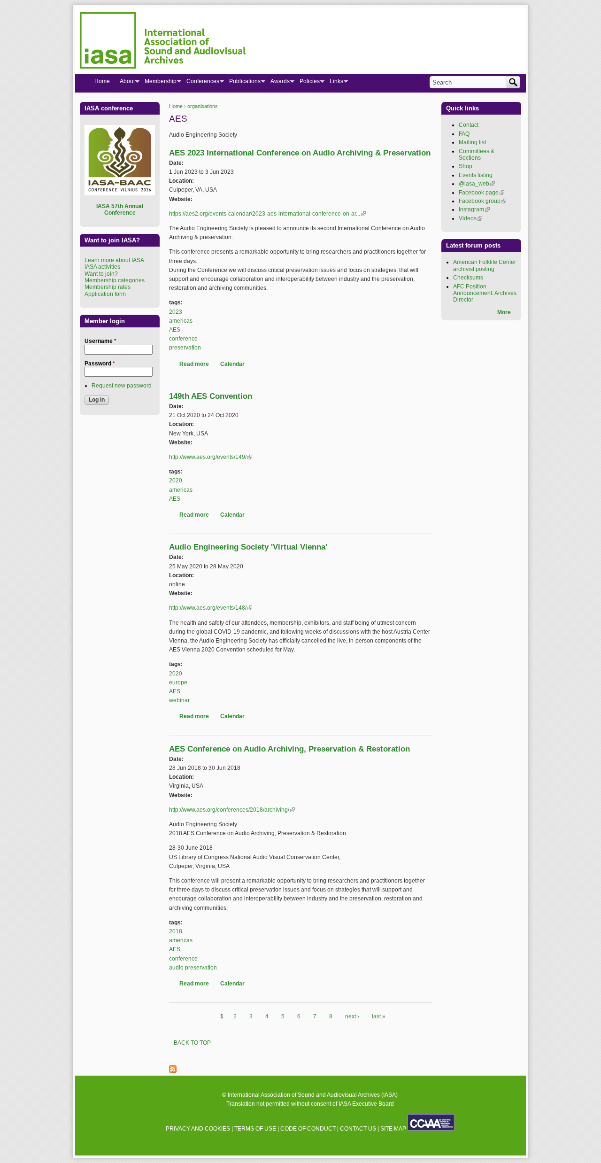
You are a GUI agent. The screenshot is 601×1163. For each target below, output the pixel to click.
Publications (242, 83)
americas (181, 321)
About (125, 83)
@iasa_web (477, 183)
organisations (202, 106)
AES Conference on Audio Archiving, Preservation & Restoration (289, 748)
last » (378, 1016)
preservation (185, 347)
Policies (307, 83)
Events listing (476, 175)
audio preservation (193, 967)
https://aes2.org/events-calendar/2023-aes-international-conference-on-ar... (267, 213)
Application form (105, 294)
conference (183, 338)
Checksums (468, 277)
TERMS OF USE (255, 1128)
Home (176, 106)
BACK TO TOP (192, 1042)
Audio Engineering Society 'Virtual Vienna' (248, 547)
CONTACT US (358, 1128)
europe (178, 682)
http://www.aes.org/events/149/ (210, 457)
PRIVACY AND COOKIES (198, 1128)
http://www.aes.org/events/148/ (210, 608)
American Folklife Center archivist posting (484, 265)
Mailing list (472, 142)
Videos (470, 218)
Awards (277, 83)
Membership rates (108, 287)
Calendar (232, 364)
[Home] (163, 41)
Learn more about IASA (114, 260)
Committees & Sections (476, 154)
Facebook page (481, 192)
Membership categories (115, 280)
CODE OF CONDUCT (308, 1128)
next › (352, 1016)
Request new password (122, 385)
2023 (175, 312)
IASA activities (102, 267)
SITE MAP (393, 1128)
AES (174, 329)
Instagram (474, 209)
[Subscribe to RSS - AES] (173, 1071)
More (504, 312)
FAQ (464, 134)
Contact (468, 125)
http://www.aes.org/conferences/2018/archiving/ (232, 809)
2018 (175, 931)
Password (100, 363)
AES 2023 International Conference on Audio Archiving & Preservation (300, 152)
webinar (179, 700)
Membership (158, 83)
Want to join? (101, 274)
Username (100, 341)
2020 (175, 480)
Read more (194, 364)
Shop (465, 166)
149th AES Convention (210, 396)
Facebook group (482, 201)
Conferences (200, 83)
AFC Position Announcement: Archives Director (484, 293)
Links (333, 83)
